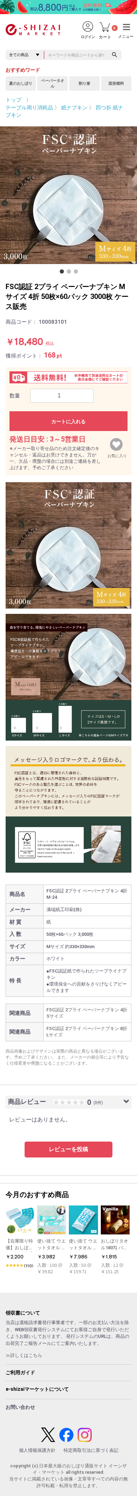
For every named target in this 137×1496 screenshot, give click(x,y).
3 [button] (77, 272)
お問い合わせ (20, 1407)
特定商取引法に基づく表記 (91, 1450)
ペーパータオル (52, 83)
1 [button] (63, 272)
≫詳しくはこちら (24, 1355)
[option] (68, 195)
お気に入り (117, 454)
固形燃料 (116, 83)
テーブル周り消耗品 (29, 107)
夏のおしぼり (20, 83)
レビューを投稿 (68, 1149)
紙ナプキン (74, 107)
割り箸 (84, 83)
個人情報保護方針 (37, 1450)
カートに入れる (68, 421)
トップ (13, 100)
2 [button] (70, 272)
